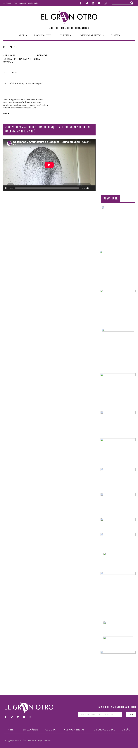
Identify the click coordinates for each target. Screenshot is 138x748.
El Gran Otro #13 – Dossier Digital (26, 3)
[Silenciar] (87, 188)
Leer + (6, 113)
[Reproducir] (6, 188)
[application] (49, 165)
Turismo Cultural (104, 729)
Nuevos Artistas (89, 36)
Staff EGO (7, 3)
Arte (20, 36)
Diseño (115, 35)
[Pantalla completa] (92, 188)
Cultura (64, 36)
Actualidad (42, 55)
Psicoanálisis (42, 35)
